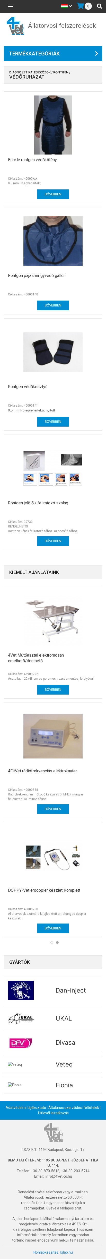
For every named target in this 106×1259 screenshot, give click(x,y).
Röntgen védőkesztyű (28, 386)
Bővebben (53, 194)
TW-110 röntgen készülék (72, 886)
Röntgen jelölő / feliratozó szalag (38, 503)
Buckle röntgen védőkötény (32, 159)
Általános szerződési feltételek (73, 1108)
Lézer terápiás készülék (70, 770)
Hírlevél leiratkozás (53, 1113)
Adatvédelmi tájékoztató (26, 1108)
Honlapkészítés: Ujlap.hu (53, 1252)
